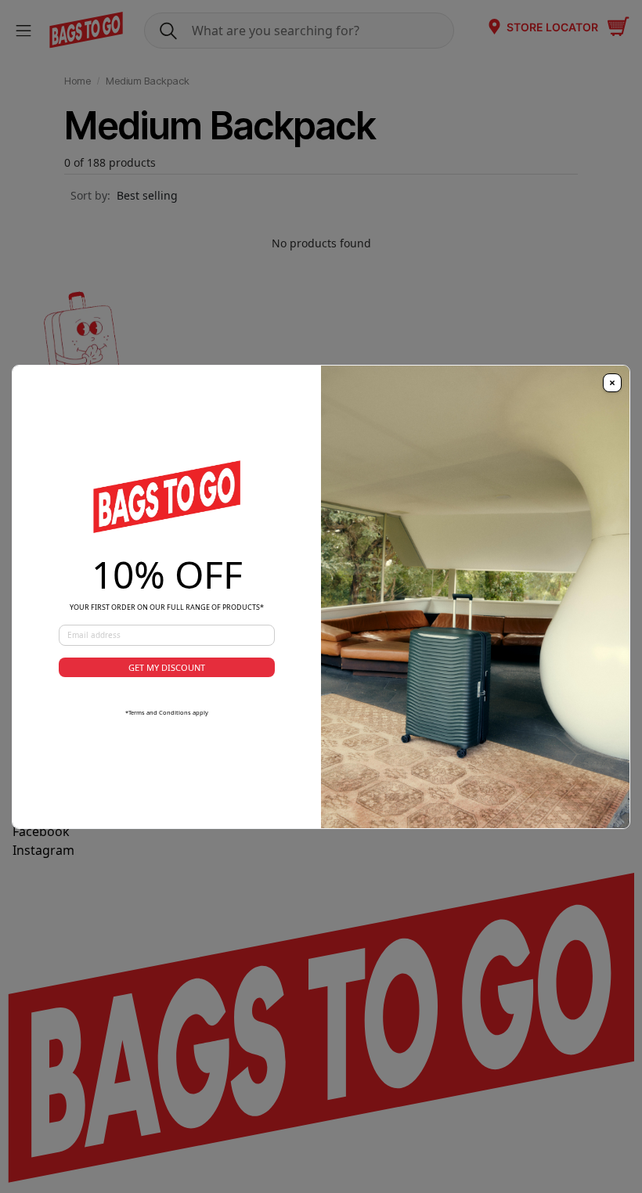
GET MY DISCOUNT (166, 667)
